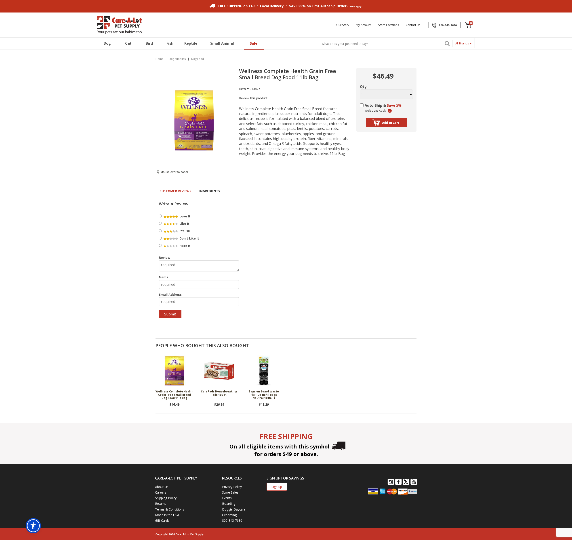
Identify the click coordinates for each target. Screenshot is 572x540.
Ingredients (209, 191)
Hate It (185, 246)
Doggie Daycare (234, 509)
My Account (363, 24)
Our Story (342, 24)
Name (163, 277)
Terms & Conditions (169, 509)
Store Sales (230, 492)
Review (164, 257)
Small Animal (222, 43)
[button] (33, 525)
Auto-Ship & (383, 105)
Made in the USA (167, 515)
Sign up (276, 487)
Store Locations (388, 24)
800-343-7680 (448, 25)
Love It (184, 216)
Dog (107, 43)
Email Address (170, 294)
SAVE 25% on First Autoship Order (325, 6)
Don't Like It (189, 238)
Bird (149, 43)
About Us (161, 487)
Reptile (190, 43)
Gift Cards (162, 520)
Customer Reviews (175, 191)
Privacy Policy (232, 487)
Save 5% (394, 105)
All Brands (462, 43)
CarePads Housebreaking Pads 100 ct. (219, 393)
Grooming (229, 515)
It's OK (184, 231)
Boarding (228, 503)
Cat (128, 43)
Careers (160, 492)
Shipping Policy (166, 498)
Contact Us (413, 24)
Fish (169, 43)
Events (227, 498)
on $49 (236, 6)
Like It (184, 223)
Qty (363, 86)
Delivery (272, 6)
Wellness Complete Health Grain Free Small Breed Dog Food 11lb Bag (174, 395)
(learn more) (389, 110)
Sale (253, 43)
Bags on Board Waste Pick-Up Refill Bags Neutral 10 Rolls (264, 395)
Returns (160, 503)
